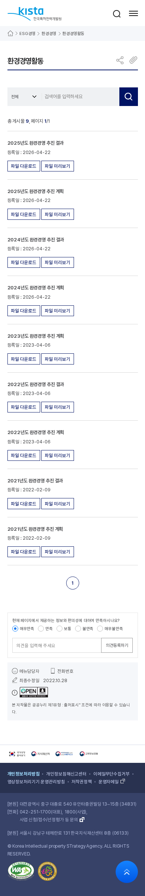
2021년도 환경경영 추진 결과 (35, 481)
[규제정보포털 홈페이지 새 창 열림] (89, 754)
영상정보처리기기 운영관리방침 (36, 781)
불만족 (88, 628)
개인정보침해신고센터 (66, 774)
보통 (67, 628)
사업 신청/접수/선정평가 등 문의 (49, 819)
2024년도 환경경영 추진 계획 (35, 287)
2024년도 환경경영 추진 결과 (35, 240)
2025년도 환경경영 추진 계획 (35, 191)
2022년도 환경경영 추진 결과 (35, 384)
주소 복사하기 (133, 60)
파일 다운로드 (23, 166)
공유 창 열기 (120, 60)
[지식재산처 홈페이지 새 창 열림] (40, 754)
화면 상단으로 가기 (127, 872)
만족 (49, 628)
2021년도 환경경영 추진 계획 (35, 529)
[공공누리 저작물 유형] (30, 693)
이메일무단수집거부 (111, 774)
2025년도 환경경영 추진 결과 (35, 143)
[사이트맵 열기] (133, 13)
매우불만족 (113, 628)
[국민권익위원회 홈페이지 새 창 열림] (64, 754)
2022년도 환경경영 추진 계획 (35, 432)
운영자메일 (109, 781)
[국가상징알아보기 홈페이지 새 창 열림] (16, 754)
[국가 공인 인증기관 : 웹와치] (21, 872)
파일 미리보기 (57, 166)
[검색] (128, 96)
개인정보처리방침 (23, 774)
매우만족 (27, 628)
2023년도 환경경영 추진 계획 (35, 336)
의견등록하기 (117, 645)
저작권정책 (81, 781)
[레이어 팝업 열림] (116, 13)
